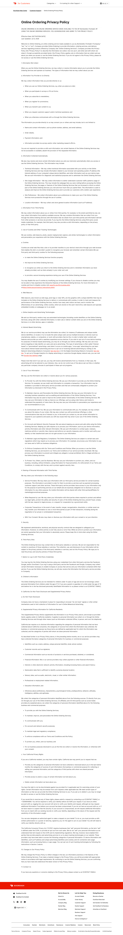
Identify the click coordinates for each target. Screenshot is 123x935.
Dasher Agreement (47, 931)
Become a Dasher (98, 896)
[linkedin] (25, 902)
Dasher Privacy (37, 931)
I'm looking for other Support (70, 3)
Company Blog (62, 902)
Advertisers (51, 925)
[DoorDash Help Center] (17, 885)
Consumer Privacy (26, 931)
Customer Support (35, 10)
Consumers (26, 925)
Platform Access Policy (59, 931)
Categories (50, 3)
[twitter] (14, 902)
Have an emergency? (81, 918)
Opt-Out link (55, 351)
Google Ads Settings (31, 355)
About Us (61, 896)
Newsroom (88, 925)
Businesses (59, 925)
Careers (80, 925)
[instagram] (21, 902)
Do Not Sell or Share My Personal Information (89, 931)
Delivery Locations (71, 931)
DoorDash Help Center (20, 10)
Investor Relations (70, 925)
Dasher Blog (61, 906)
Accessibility (62, 899)
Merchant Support (80, 909)
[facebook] (17, 902)
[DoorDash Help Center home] (14, 3)
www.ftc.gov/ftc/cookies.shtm (60, 285)
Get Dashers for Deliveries (100, 902)
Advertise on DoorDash (99, 909)
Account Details (79, 896)
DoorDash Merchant (99, 899)
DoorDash (109, 931)
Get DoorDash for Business (101, 906)
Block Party (96, 925)
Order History (79, 899)
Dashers (34, 925)
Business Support (80, 912)
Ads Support (78, 915)
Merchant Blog (62, 909)
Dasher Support (79, 906)
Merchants (42, 925)
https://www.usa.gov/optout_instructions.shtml (38, 287)
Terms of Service (15, 931)
